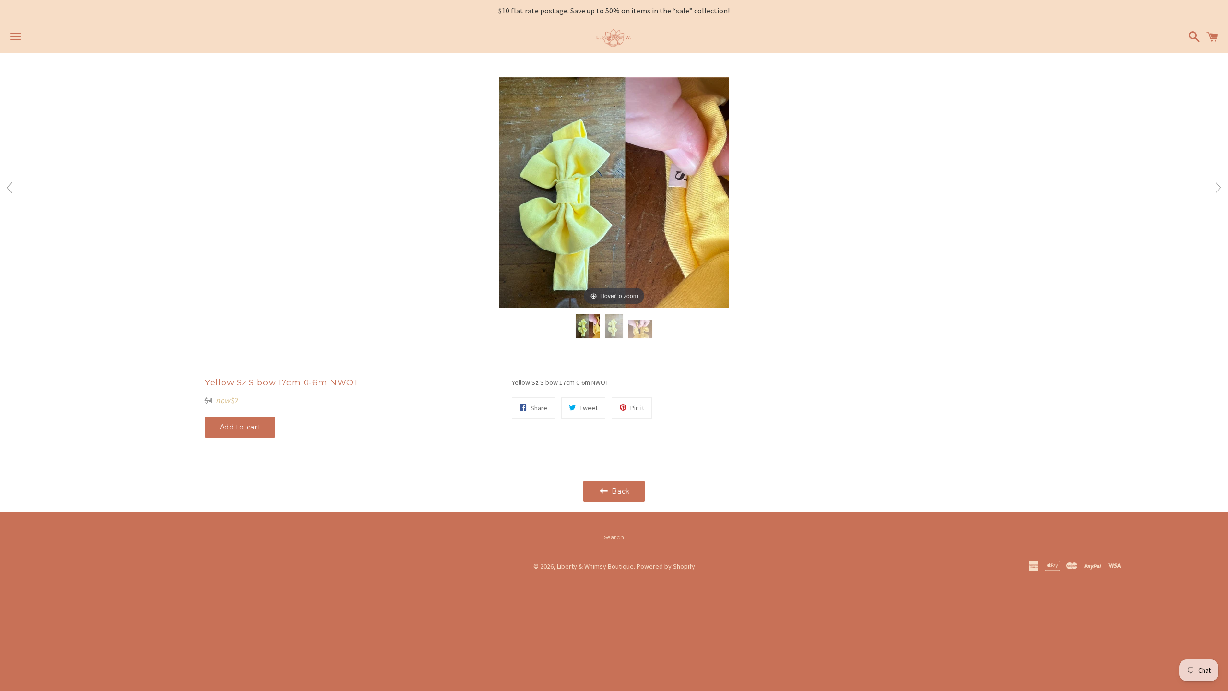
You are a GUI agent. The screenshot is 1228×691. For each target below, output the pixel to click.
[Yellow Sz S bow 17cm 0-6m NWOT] (588, 326)
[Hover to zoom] (614, 191)
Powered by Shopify (666, 566)
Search (614, 537)
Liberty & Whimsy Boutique (595, 566)
